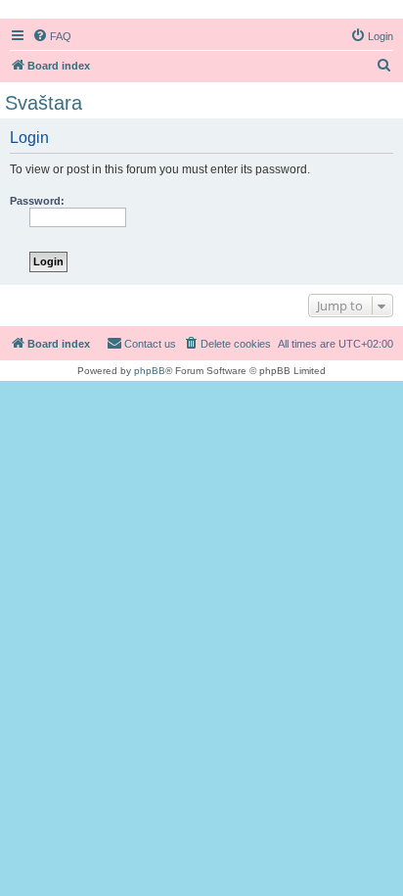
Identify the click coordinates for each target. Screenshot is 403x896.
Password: (37, 201)
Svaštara (43, 103)
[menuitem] (51, 36)
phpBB (149, 370)
